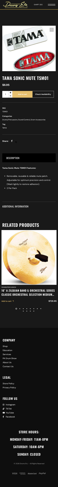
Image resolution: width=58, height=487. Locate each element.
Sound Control (24, 120)
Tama (4, 128)
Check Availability (43, 94)
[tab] (29, 158)
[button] (52, 30)
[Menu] (47, 4)
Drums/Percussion (9, 120)
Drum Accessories (38, 120)
